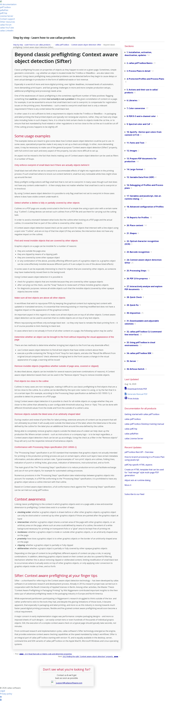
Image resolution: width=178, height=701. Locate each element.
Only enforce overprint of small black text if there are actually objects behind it (52, 165)
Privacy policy (6, 693)
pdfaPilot (4, 10)
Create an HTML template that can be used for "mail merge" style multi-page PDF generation (144, 472)
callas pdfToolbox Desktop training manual (144, 424)
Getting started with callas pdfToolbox (142, 414)
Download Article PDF (137, 389)
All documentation (8, 4)
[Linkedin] (1, 697)
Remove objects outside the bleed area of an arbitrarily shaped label (47, 414)
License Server (6, 16)
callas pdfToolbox (62, 45)
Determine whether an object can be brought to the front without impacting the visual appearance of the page (64, 338)
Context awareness (30, 499)
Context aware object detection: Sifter (86, 45)
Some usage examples (32, 136)
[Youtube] (1, 700)
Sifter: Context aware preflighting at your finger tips (56, 576)
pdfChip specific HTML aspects (138, 464)
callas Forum (5, 24)
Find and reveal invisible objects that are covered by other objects (46, 240)
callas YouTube (7, 27)
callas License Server (134, 438)
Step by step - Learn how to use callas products (31, 45)
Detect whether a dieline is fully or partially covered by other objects (47, 203)
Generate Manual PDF (137, 394)
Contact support (7, 19)
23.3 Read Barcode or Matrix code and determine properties (48, 654)
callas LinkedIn (6, 30)
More (127, 485)
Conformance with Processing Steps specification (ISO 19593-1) (46, 447)
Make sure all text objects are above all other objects (40, 298)
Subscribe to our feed (134, 494)
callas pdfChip (131, 428)
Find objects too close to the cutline (32, 381)
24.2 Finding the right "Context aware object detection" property (88, 656)
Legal (2, 690)
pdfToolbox (5, 7)
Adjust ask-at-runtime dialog (138, 480)
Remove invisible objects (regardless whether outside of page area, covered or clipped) (57, 366)
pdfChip (3, 13)
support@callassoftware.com (69, 683)
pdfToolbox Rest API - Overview (139, 452)
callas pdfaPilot (131, 433)
